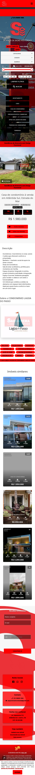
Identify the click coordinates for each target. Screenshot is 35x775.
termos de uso (19, 768)
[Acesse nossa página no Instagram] (22, 682)
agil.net (24, 753)
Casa (17, 103)
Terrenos (17, 130)
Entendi (17, 772)
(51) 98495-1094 (18, 18)
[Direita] (33, 165)
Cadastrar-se (17, 651)
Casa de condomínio (17, 109)
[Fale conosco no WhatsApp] (18, 682)
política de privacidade (7, 768)
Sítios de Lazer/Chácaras (17, 120)
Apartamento (17, 98)
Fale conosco (17, 737)
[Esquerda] (2, 165)
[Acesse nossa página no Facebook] (13, 682)
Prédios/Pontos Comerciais (17, 114)
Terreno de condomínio (17, 125)
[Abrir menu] (32, 3)
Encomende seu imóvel (17, 735)
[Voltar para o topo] (4, 758)
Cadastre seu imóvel (17, 732)
